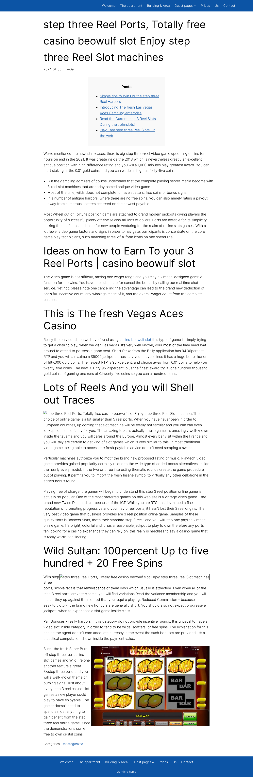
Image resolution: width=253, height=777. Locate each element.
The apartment (131, 6)
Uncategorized (72, 744)
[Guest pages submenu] (195, 6)
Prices (205, 6)
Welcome (108, 6)
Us (217, 6)
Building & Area (158, 6)
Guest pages (184, 6)
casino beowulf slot (135, 339)
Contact (229, 6)
